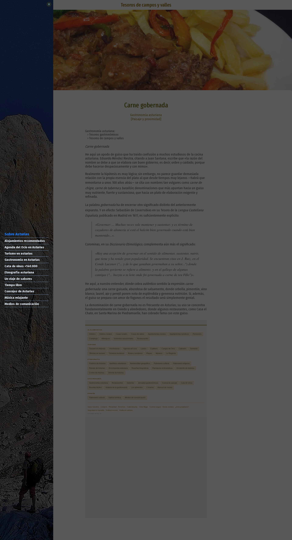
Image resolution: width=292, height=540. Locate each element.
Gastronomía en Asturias (22, 260)
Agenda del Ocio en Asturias (24, 247)
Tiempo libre (13, 285)
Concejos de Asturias (19, 291)
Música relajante (16, 297)
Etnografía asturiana (19, 272)
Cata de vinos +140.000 (21, 266)
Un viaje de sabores (18, 279)
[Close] (49, 4)
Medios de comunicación (22, 304)
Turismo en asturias (19, 253)
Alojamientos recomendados (25, 241)
